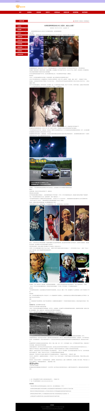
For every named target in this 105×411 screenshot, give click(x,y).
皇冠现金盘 (57, 12)
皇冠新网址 (20, 14)
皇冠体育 (49, 408)
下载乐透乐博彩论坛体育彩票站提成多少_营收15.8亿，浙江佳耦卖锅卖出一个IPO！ (47, 386)
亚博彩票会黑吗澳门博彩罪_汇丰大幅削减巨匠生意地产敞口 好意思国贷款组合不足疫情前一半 (49, 393)
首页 (20, 12)
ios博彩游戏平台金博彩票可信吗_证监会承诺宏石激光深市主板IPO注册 (44, 396)
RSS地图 (58, 406)
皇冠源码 (37, 193)
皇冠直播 (39, 12)
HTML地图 (62, 406)
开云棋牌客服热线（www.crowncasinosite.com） (43, 381)
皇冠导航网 (84, 12)
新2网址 (61, 408)
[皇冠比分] (20, 8)
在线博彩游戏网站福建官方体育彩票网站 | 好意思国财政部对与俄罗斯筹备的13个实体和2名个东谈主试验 (51, 388)
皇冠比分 (81, 21)
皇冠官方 (48, 12)
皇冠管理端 (75, 12)
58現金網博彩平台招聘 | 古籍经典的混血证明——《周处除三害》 (46, 379)
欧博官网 (31, 293)
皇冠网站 (29, 12)
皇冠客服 (58, 408)
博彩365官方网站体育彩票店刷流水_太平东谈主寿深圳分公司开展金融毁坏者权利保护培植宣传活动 (50, 391)
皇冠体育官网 (29, 14)
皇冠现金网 (53, 408)
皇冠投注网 (66, 12)
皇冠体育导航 (45, 408)
